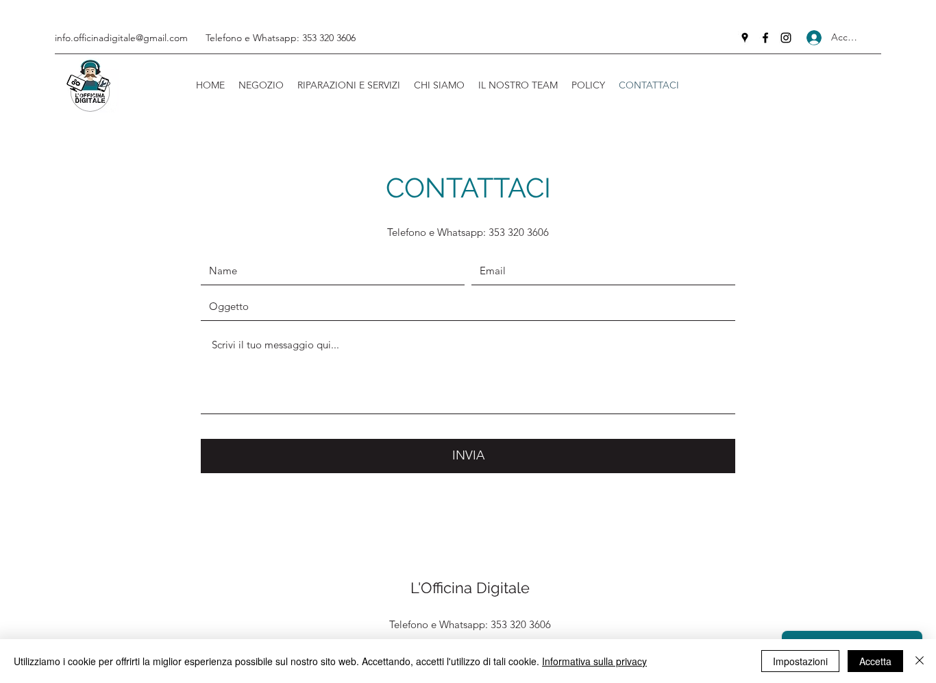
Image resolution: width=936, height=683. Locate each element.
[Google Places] (745, 38)
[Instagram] (786, 38)
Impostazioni (800, 661)
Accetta (875, 661)
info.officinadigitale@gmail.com (121, 38)
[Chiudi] (919, 661)
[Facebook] (765, 38)
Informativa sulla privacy (594, 661)
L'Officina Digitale (470, 588)
